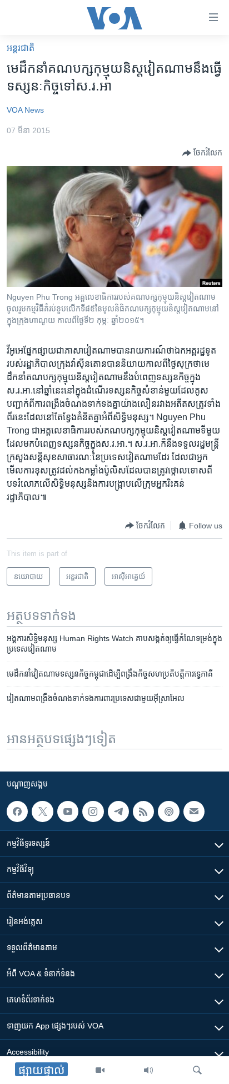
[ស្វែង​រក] (197, 1070)
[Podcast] (168, 811)
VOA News (25, 109)
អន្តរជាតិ (20, 48)
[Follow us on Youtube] (67, 811)
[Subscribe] (194, 811)
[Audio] (148, 1070)
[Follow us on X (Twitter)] (42, 811)
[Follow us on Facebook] (17, 811)
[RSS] (143, 811)
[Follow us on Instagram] (92, 811)
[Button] (202, 153)
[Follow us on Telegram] (118, 811)
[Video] (100, 1070)
